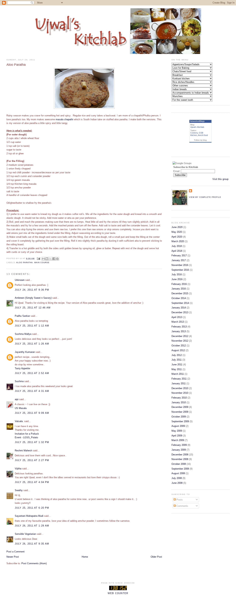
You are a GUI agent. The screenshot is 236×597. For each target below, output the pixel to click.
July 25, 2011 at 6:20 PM (32, 507)
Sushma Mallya (23, 334)
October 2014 (178, 298)
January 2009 (178, 449)
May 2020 (176, 232)
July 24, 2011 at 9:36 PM (32, 289)
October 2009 (178, 416)
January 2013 (178, 331)
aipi (16, 399)
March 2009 (177, 440)
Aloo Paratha (24, 262)
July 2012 (176, 355)
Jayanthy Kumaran (25, 352)
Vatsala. (19, 421)
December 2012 (179, 336)
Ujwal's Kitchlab (197, 127)
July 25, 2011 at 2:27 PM (32, 460)
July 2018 (176, 246)
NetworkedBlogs (197, 121)
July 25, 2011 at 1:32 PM (32, 442)
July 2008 (176, 478)
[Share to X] (50, 259)
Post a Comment (15, 551)
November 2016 (179, 265)
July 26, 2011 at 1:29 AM (32, 525)
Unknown (20, 280)
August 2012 (178, 350)
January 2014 (178, 307)
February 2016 (179, 284)
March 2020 (177, 241)
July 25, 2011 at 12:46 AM (33, 307)
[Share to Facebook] (54, 259)
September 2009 (180, 421)
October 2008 (178, 464)
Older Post (156, 556)
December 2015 (179, 293)
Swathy (19, 490)
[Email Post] (38, 258)
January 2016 (178, 288)
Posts (179, 499)
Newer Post (12, 556)
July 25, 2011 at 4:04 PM (32, 482)
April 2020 (176, 236)
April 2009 (176, 435)
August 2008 (178, 473)
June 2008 (177, 483)
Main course (41, 262)
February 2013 (179, 326)
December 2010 (179, 388)
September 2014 (180, 303)
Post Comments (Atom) (34, 563)
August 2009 (178, 426)
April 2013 (176, 317)
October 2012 (178, 345)
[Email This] (43, 259)
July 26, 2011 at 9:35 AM (32, 543)
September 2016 (180, 269)
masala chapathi (65, 119)
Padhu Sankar (22, 316)
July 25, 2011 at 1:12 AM (32, 325)
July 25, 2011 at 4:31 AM (32, 391)
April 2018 (176, 251)
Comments (182, 506)
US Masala (21, 408)
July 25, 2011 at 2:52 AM (32, 373)
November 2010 (179, 392)
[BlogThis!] (47, 259)
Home (85, 556)
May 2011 (176, 369)
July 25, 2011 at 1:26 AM (32, 343)
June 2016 (177, 279)
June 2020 (177, 227)
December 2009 (179, 407)
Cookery (194, 133)
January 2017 (178, 260)
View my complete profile (205, 197)
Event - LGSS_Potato (26, 437)
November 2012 (179, 340)
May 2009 (176, 430)
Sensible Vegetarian (25, 534)
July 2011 (176, 359)
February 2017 (179, 255)
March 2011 (177, 374)
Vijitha (18, 468)
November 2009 (179, 411)
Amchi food (203, 135)
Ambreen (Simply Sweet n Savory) (33, 297)
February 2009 (179, 445)
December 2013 (179, 312)
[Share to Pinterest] (57, 259)
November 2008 (179, 459)
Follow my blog (200, 140)
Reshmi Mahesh (23, 450)
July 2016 (176, 274)
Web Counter (118, 593)
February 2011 (179, 378)
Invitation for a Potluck (27, 433)
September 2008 (180, 468)
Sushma (19, 381)
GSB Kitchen (196, 134)
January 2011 (178, 383)
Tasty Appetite (22, 368)
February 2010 (179, 397)
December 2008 (179, 454)
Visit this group (220, 179)
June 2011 (176, 364)
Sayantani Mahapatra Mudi (29, 516)
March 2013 (177, 321)
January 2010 (178, 402)
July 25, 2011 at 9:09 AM (32, 413)
